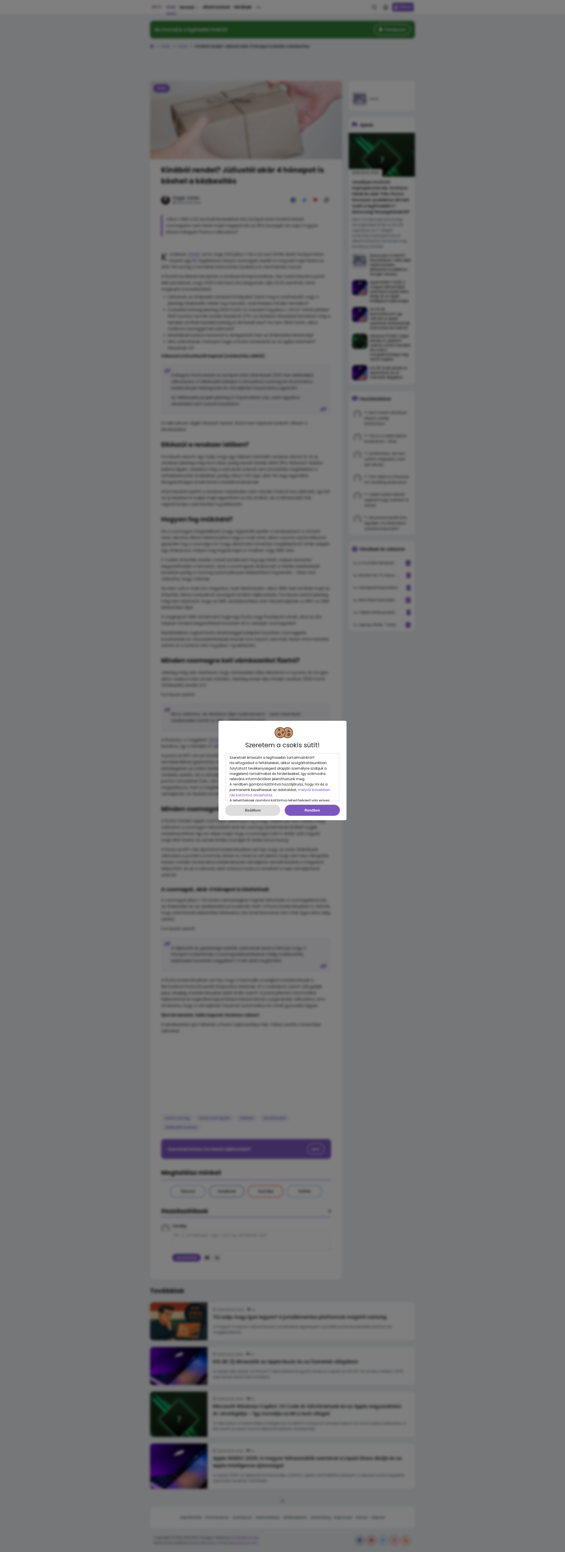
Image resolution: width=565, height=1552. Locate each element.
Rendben (312, 810)
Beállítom (253, 810)
